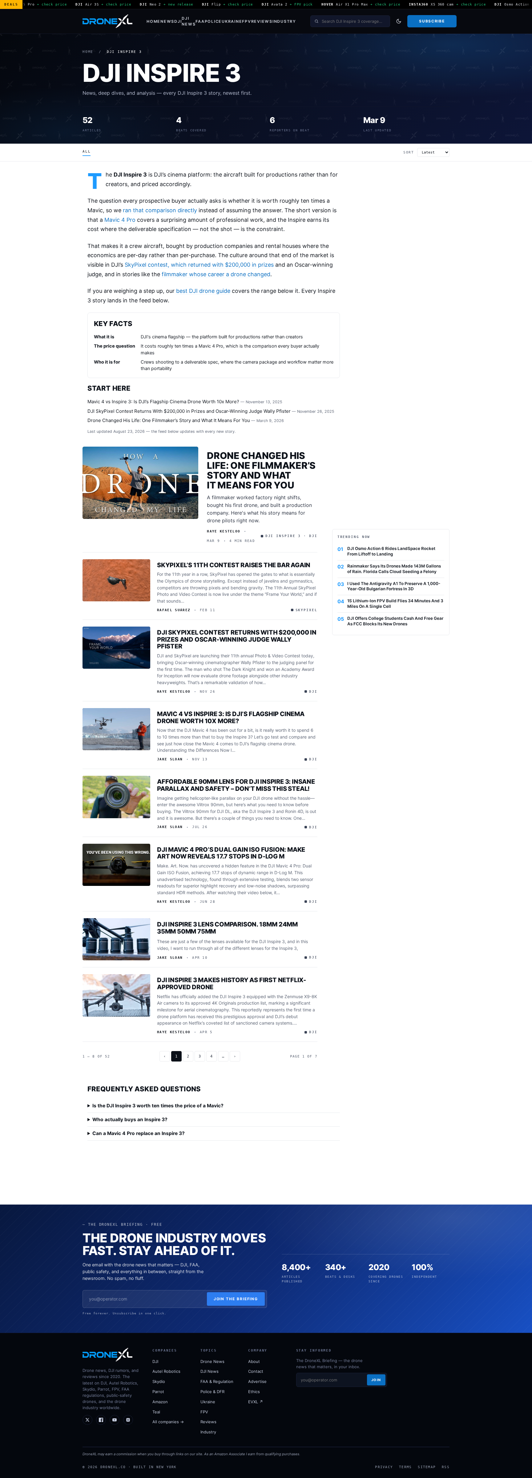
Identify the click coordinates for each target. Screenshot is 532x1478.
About (254, 1361)
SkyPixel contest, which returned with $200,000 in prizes (199, 264)
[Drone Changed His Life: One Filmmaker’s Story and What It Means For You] (140, 483)
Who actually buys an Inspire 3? (129, 1119)
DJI (178, 21)
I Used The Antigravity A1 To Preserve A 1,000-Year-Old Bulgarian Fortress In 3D (393, 586)
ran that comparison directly (160, 210)
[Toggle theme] (398, 21)
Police (213, 21)
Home (153, 21)
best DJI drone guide (203, 291)
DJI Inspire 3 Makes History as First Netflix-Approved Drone (231, 983)
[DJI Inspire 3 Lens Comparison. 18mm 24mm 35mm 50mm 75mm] (116, 939)
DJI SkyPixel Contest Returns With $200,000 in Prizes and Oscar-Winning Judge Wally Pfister (189, 411)
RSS (445, 1467)
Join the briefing (236, 1299)
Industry (284, 21)
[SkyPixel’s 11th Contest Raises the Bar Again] (116, 580)
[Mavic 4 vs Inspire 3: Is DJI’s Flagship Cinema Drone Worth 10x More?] (116, 729)
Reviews (261, 21)
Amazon (160, 1401)
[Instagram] (128, 1420)
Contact (255, 1371)
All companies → (168, 1421)
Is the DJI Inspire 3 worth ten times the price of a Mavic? (158, 1106)
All (87, 151)
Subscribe (432, 21)
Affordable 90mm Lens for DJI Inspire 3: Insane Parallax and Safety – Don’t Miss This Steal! (236, 785)
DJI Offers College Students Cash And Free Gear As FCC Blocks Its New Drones (395, 621)
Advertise (257, 1381)
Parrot (158, 1391)
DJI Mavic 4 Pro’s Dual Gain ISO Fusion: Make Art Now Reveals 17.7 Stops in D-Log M (231, 853)
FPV (246, 21)
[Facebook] (101, 1420)
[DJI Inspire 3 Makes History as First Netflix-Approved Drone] (116, 995)
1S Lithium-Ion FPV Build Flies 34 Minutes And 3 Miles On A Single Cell (395, 603)
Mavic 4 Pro (119, 220)
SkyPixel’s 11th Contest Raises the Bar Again (233, 565)
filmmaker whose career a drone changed (216, 274)
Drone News (212, 1361)
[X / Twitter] (87, 1420)
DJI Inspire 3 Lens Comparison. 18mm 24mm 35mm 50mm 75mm (227, 928)
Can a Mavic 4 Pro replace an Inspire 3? (138, 1133)
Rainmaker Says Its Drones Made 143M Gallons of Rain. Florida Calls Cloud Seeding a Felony (394, 569)
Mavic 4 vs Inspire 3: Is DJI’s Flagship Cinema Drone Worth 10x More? (163, 401)
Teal (156, 1411)
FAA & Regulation (216, 1381)
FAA (199, 21)
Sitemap (427, 1467)
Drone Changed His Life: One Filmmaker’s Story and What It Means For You (168, 420)
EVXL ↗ (255, 1401)
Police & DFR (212, 1391)
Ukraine (232, 21)
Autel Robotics (166, 1371)
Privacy (384, 1467)
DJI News (188, 21)
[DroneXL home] (107, 21)
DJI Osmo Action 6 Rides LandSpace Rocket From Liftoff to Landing (391, 551)
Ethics (254, 1391)
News (167, 21)
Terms (405, 1467)
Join (376, 1380)
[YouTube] (114, 1420)
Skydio (158, 1381)
